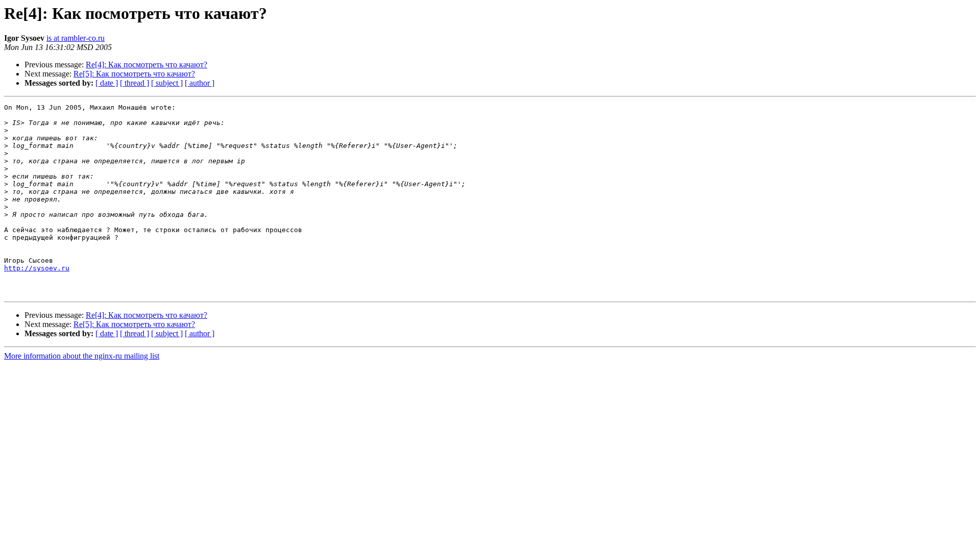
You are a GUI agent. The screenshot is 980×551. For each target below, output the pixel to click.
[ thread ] (134, 83)
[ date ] (106, 83)
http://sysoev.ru (36, 268)
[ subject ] (167, 83)
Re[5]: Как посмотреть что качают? (134, 73)
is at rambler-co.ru (75, 38)
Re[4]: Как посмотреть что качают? (146, 64)
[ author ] (199, 83)
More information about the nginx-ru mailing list (81, 356)
